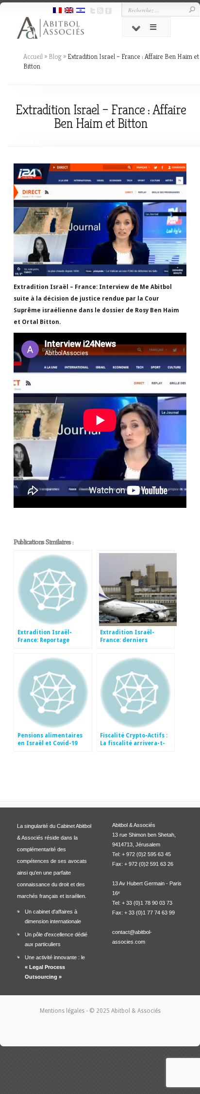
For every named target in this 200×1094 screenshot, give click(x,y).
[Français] (57, 11)
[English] (69, 11)
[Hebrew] (80, 11)
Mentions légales (63, 1010)
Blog (55, 56)
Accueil (33, 56)
